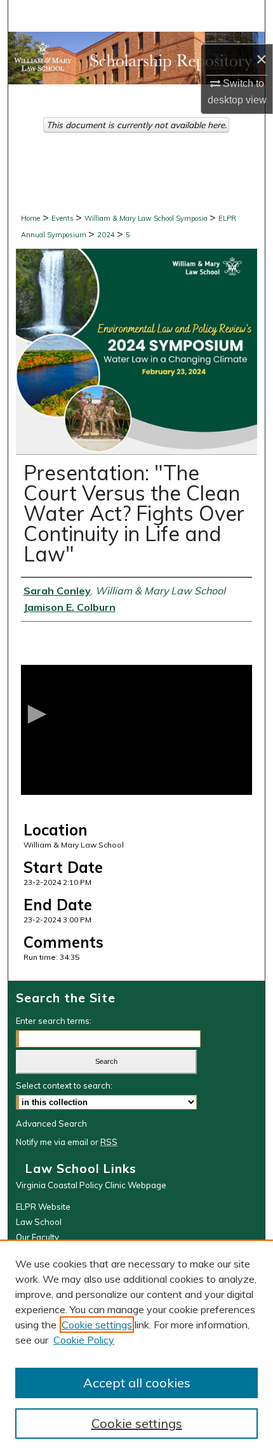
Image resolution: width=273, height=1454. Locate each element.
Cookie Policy (83, 1339)
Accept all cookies (136, 1383)
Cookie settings (97, 1324)
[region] (136, 1347)
